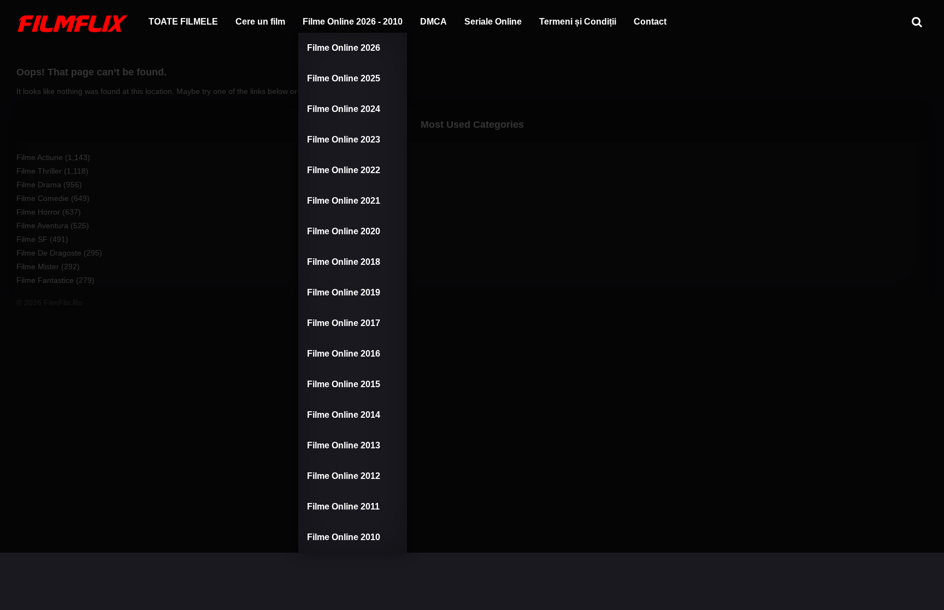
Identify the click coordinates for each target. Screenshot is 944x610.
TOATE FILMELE (183, 21)
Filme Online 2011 (343, 506)
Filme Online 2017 (343, 323)
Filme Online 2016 (343, 353)
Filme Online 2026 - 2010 (353, 21)
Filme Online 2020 (343, 231)
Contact (650, 21)
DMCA (433, 21)
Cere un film (260, 21)
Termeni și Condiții (577, 21)
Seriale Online (493, 21)
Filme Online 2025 (343, 78)
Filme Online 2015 (343, 384)
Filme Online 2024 (343, 109)
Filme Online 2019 (343, 292)
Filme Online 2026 (343, 47)
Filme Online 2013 (343, 445)
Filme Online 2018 (343, 261)
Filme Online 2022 (343, 170)
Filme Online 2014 (343, 414)
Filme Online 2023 (343, 139)
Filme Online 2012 (343, 476)
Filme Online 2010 (343, 537)
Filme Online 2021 (343, 200)
